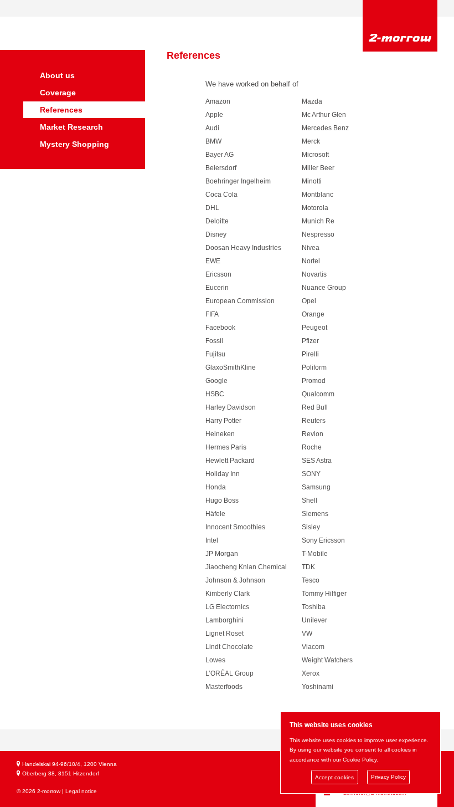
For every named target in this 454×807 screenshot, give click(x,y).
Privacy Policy (388, 777)
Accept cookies (334, 777)
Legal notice (81, 791)
